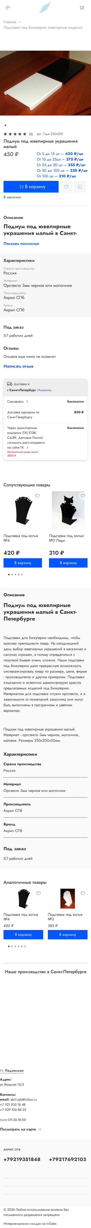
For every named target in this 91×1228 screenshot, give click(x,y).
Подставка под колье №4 (21, 538)
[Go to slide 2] (8, 125)
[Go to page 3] (15, 574)
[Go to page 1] (9, 574)
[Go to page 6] (25, 946)
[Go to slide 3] (12, 125)
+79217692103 (67, 1159)
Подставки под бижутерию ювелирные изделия (43, 27)
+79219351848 (22, 1159)
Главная (10, 22)
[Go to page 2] (12, 574)
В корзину (22, 562)
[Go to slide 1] (5, 125)
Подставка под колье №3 (65, 917)
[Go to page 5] (22, 574)
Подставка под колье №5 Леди (66, 538)
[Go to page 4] (18, 574)
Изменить (44, 390)
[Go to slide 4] (15, 125)
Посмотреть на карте (18, 1129)
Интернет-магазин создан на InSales (30, 1223)
